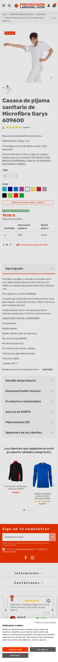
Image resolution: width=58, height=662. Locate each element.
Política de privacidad (45, 622)
